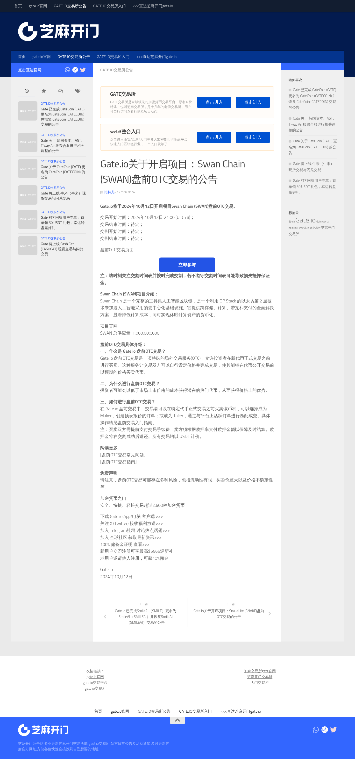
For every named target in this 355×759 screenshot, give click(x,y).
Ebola (292, 221)
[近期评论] (60, 91)
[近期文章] (26, 91)
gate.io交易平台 (95, 682)
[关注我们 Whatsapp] (67, 70)
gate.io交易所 (95, 688)
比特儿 (109, 192)
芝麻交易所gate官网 (260, 671)
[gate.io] (75, 70)
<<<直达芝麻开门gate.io (153, 6)
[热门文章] (43, 91)
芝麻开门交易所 (259, 677)
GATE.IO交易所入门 (109, 6)
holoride (293, 227)
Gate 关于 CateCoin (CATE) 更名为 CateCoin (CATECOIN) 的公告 (63, 172)
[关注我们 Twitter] (83, 70)
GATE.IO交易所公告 (70, 6)
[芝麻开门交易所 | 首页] (58, 31)
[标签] (77, 91)
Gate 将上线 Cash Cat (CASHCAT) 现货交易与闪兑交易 (62, 249)
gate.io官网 (38, 6)
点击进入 (214, 102)
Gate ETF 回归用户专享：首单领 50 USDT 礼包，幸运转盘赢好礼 (63, 222)
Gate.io (305, 220)
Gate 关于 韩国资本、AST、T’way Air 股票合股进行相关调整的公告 (63, 145)
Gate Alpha (322, 221)
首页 (18, 6)
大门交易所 (260, 682)
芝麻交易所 (313, 227)
